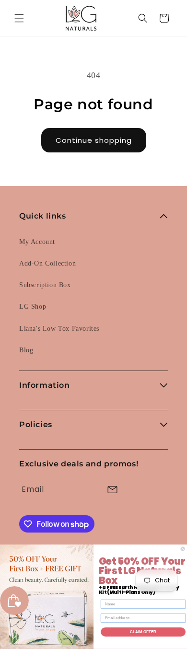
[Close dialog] (182, 548)
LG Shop (32, 306)
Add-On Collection (47, 263)
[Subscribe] (112, 489)
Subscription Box (45, 285)
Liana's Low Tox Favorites (59, 328)
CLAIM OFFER (143, 632)
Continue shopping (94, 140)
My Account (37, 241)
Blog (26, 350)
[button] (19, 18)
